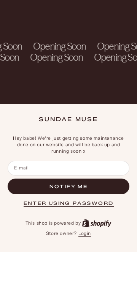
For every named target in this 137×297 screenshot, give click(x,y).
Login (84, 233)
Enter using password (69, 203)
